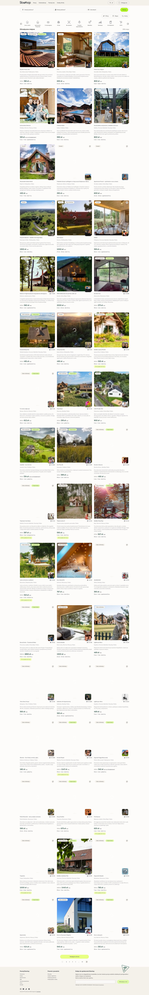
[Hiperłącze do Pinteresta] (29, 989)
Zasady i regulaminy (52, 975)
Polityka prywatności (52, 977)
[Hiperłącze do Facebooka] (23, 989)
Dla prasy (50, 974)
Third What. (38, 991)
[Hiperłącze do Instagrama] (20, 989)
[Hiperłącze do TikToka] (26, 989)
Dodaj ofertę (60, 2)
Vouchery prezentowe (24, 981)
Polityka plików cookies (52, 979)
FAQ (21, 979)
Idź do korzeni (23, 977)
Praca (21, 983)
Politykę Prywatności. (99, 984)
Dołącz (21, 975)
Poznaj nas (22, 974)
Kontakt (21, 984)
